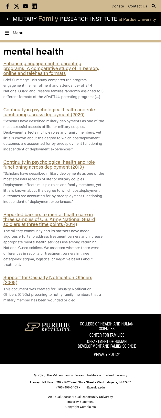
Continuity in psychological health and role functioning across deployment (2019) (49, 164)
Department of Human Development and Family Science (107, 343)
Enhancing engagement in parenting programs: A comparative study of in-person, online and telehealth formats (51, 68)
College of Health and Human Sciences (107, 326)
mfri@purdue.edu (93, 387)
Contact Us (137, 6)
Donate (118, 6)
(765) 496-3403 (67, 387)
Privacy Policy (107, 354)
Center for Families (106, 334)
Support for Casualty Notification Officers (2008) (47, 279)
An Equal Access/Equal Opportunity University (80, 396)
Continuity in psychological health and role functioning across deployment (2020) (49, 112)
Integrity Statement (80, 401)
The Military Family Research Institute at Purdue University (87, 375)
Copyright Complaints (80, 406)
